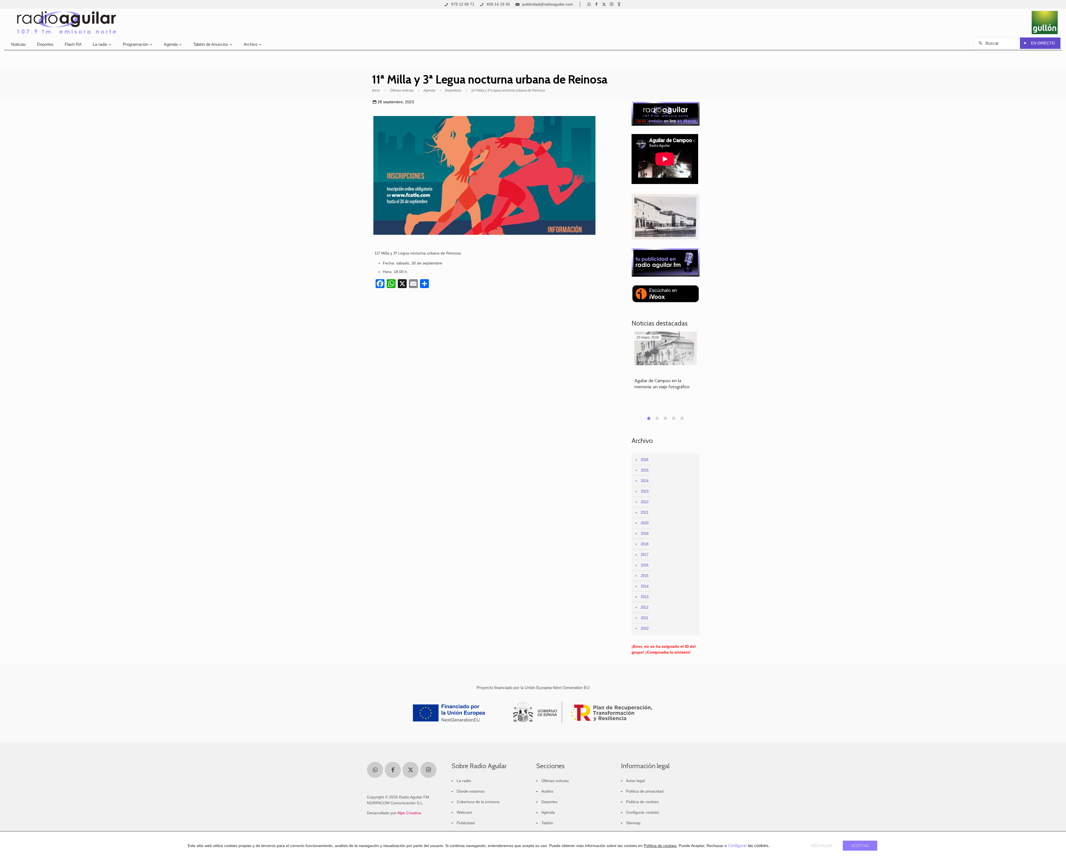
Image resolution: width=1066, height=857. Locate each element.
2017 (644, 555)
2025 (644, 470)
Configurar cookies (642, 812)
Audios (547, 791)
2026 (644, 460)
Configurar (737, 845)
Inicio (376, 90)
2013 (644, 597)
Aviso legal (635, 780)
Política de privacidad (644, 791)
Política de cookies (642, 802)
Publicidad (466, 823)
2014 (644, 586)
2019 (644, 533)
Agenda (429, 90)
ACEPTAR (860, 845)
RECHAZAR (821, 845)
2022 (644, 502)
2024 (644, 481)
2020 (644, 523)
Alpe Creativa (409, 813)
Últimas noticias (402, 90)
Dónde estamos (470, 791)
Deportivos (453, 90)
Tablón (547, 823)
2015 (644, 576)
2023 (644, 491)
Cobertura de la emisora (478, 802)
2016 (644, 565)
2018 (644, 544)
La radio (464, 780)
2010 (644, 628)
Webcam (464, 812)
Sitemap (633, 823)
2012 (644, 607)
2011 (644, 618)
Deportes (549, 802)
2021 (644, 512)
